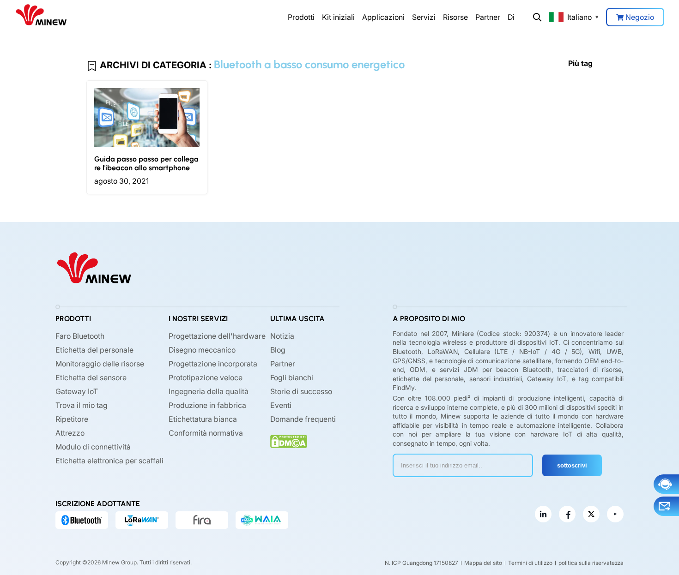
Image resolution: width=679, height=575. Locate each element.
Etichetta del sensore (91, 377)
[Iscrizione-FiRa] (202, 520)
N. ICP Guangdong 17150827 (421, 562)
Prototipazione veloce (205, 377)
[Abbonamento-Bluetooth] (81, 520)
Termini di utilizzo (530, 562)
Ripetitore (71, 419)
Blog (277, 349)
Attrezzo (70, 432)
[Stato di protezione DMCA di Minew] (288, 441)
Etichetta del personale (94, 349)
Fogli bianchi (291, 377)
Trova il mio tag (81, 405)
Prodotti (301, 17)
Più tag (580, 63)
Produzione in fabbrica (207, 405)
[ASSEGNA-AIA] (262, 520)
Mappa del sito (483, 562)
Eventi (280, 405)
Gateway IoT (76, 391)
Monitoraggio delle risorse (99, 363)
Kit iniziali (338, 17)
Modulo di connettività (93, 446)
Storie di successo (301, 391)
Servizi (424, 17)
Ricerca (537, 17)
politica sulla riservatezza (591, 562)
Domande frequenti (303, 419)
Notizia (282, 336)
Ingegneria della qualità (209, 391)
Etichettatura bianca (203, 419)
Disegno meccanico (202, 349)
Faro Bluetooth (79, 336)
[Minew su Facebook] (567, 514)
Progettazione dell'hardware (217, 336)
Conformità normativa (206, 432)
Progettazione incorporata (213, 363)
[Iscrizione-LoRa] (141, 520)
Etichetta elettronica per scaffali (109, 460)
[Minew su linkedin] (543, 514)
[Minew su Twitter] (591, 514)
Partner (487, 17)
